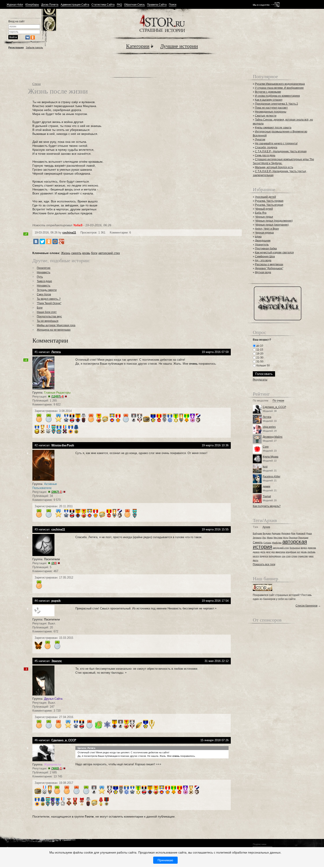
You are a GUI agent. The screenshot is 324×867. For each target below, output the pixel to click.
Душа (309, 533)
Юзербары (32, 4)
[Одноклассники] (48, 241)
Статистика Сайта (103, 4)
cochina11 (69, 232)
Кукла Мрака (270, 456)
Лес (264, 537)
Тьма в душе (44, 281)
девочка (312, 548)
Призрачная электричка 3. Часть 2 (276, 103)
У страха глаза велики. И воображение (279, 87)
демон (256, 552)
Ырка (258, 236)
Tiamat (267, 496)
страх (294, 556)
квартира (280, 552)
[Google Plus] (61, 241)
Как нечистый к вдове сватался (274, 252)
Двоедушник (262, 240)
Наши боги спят (47, 312)
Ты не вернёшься (47, 320)
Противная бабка (266, 248)
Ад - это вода (263, 260)
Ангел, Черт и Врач (267, 228)
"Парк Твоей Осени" (49, 303)
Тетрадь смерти (47, 290)
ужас (311, 556)
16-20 (259, 353)
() (57, 396)
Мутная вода (263, 272)
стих (288, 556)
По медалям (260, 400)
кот (298, 552)
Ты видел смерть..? (49, 298)
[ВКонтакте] (36, 241)
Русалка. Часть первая (269, 200)
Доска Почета (49, 4)
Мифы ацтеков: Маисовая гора (56, 325)
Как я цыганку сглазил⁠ (268, 99)
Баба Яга (260, 212)
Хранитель (262, 244)
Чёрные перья (264, 216)
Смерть (258, 542)
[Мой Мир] (55, 241)
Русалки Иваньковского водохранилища (280, 83)
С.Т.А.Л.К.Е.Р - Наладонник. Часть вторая (281, 151)
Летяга (267, 416)
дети (262, 552)
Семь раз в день (265, 155)
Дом (293, 533)
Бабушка (257, 533)
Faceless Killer (271, 476)
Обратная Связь (134, 4)
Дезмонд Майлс (273, 436)
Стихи (36, 84)
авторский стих (109, 253)
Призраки (303, 537)
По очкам (278, 400)
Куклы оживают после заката (273, 127)
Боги (40, 307)
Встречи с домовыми (268, 91)
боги (94, 253)
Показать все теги (264, 564)
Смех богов (44, 294)
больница (295, 548)
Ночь (285, 537)
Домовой (300, 533)
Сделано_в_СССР (274, 407)
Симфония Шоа (265, 256)
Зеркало (257, 537)
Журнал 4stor (15, 4)
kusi (265, 466)
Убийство (277, 542)
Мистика (278, 537)
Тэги (255, 527)
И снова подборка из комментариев (277, 95)
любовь (311, 552)
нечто (256, 556)
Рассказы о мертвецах (269, 264)
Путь (40, 276)
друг (268, 552)
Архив (266, 527)
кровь (86, 253)
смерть (76, 253)
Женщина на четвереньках (54, 329)
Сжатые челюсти (265, 115)
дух (273, 552)
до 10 (259, 345)
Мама (270, 537)
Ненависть (43, 272)
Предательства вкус (49, 316)
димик (266, 486)
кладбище (291, 552)
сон (283, 556)
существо (303, 556)
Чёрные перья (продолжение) (274, 220)
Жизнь (65, 253)
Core (266, 446)
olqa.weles (269, 426)
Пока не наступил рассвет (271, 107)
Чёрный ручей (264, 208)
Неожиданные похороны (270, 111)
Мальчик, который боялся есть (274, 167)
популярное (275, 556)
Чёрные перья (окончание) (272, 224)
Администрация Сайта (75, 4)
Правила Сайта (157, 4)
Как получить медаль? (267, 506)
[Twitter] (42, 241)
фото (255, 560)
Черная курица (264, 232)
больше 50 (263, 365)
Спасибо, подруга (266, 147)
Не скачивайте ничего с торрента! (276, 143)
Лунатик (260, 139)
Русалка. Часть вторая (269, 204)
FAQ (119, 4)
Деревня (285, 533)
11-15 (259, 349)
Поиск (172, 4)
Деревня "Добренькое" (269, 268)
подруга (264, 556)
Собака (267, 542)
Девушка (276, 533)
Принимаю (165, 860)
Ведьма (267, 533)
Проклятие (43, 268)
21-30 (259, 357)
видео (304, 548)
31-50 (259, 361)
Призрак (293, 537)
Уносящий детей (265, 196)
